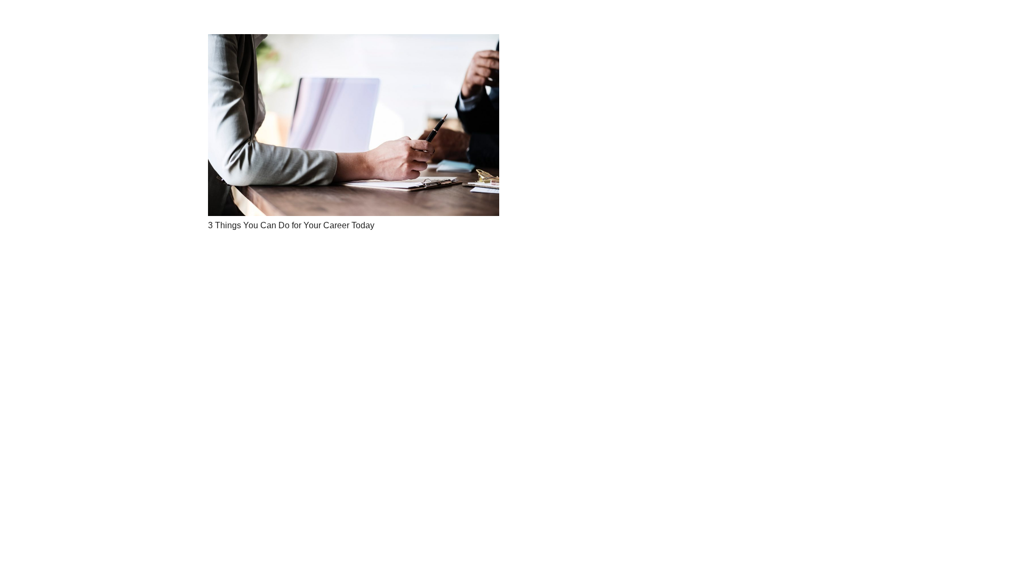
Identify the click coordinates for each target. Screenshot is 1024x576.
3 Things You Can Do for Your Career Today (291, 225)
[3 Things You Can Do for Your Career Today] (353, 125)
